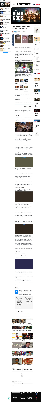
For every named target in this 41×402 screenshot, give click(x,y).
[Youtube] (36, 397)
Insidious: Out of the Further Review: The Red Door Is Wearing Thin (37, 104)
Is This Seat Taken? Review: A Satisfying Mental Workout (35, 44)
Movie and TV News (19, 6)
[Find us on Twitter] (34, 4)
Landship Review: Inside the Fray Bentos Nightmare (38, 70)
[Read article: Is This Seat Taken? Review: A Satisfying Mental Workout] (37, 39)
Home (13, 6)
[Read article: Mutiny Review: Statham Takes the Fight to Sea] (37, 91)
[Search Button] (39, 7)
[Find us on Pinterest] (38, 4)
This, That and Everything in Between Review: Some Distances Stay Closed (37, 65)
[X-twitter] (36, 396)
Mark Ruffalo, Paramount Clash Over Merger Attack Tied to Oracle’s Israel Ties (6, 8)
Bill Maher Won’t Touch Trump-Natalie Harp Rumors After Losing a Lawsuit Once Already (6, 30)
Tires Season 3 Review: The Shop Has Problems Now (38, 49)
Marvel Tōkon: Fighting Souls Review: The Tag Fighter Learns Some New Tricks (37, 126)
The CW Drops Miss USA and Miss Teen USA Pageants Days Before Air (6, 12)
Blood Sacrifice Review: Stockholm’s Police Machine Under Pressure (6, 46)
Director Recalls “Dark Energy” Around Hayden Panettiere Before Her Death (37, 57)
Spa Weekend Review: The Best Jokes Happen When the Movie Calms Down (6, 49)
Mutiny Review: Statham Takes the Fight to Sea (37, 94)
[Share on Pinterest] (13, 37)
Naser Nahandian (15, 31)
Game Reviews (35, 6)
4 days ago (36, 117)
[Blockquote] (20, 383)
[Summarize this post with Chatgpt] (13, 42)
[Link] (22, 383)
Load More (5, 52)
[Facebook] (36, 394)
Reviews (25, 31)
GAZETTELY (23, 4)
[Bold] (15, 383)
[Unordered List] (19, 383)
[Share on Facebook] (13, 34)
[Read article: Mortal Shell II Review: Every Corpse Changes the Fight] (37, 111)
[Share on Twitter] (13, 36)
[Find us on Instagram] (36, 4)
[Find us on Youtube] (39, 4)
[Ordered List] (18, 383)
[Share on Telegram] (13, 41)
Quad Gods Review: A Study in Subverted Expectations (5, 5)
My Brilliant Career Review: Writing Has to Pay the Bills (38, 61)
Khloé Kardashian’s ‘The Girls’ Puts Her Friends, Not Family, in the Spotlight (6, 16)
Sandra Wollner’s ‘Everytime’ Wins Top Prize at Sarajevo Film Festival (6, 38)
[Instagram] (36, 399)
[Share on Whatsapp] (13, 39)
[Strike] (17, 383)
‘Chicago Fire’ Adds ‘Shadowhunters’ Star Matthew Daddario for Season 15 (6, 19)
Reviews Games (36, 112)
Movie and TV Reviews (28, 6)
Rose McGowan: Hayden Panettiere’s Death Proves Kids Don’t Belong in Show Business (6, 23)
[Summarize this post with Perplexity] (13, 44)
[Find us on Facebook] (33, 4)
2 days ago (36, 96)
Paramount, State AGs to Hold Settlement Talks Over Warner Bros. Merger (6, 27)
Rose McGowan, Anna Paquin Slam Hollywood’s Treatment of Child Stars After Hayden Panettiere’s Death (6, 34)
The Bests (25, 8)
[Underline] (16, 383)
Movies (16, 24)
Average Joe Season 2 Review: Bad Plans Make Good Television (6, 42)
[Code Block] (21, 383)
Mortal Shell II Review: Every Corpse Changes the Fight (36, 114)
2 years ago (19, 31)
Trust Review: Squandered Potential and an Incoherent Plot (37, 53)
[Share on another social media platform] (13, 45)
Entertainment (14, 24)
